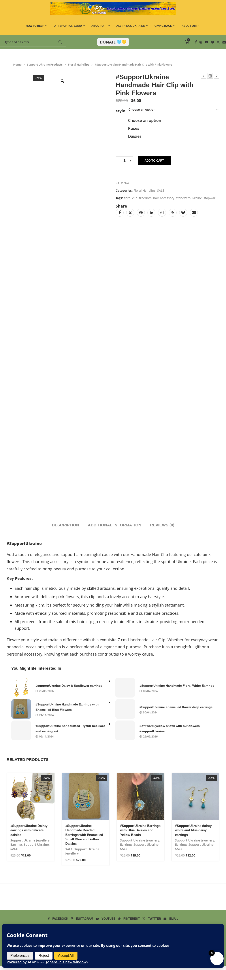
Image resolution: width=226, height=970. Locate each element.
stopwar (209, 198)
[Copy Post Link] (173, 213)
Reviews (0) (162, 525)
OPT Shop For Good (68, 25)
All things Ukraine (130, 25)
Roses (133, 128)
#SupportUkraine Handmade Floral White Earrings (176, 685)
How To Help (35, 25)
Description (65, 525)
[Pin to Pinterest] (141, 213)
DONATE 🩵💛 (113, 42)
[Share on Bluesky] (183, 213)
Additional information (114, 525)
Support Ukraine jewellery (30, 840)
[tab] (65, 525)
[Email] (224, 42)
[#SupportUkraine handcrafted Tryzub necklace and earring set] (21, 730)
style (120, 110)
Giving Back (163, 25)
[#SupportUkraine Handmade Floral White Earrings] (125, 688)
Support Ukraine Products (44, 64)
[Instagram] (201, 42)
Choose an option (144, 120)
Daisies (134, 136)
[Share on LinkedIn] (151, 213)
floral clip (130, 198)
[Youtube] (207, 42)
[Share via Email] (194, 213)
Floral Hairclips (78, 64)
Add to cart (154, 160)
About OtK (189, 25)
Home (17, 64)
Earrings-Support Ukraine (29, 844)
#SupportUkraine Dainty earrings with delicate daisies (28, 830)
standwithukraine (189, 198)
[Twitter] (218, 42)
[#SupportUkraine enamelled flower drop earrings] (125, 709)
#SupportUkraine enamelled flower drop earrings (176, 707)
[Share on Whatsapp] (162, 213)
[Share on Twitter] (130, 213)
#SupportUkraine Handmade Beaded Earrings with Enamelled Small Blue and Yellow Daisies (84, 834)
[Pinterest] (212, 42)
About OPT (99, 25)
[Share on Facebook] (120, 213)
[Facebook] (196, 42)
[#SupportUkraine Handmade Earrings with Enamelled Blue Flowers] (21, 709)
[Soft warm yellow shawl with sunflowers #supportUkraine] (125, 730)
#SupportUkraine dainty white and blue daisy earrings (193, 830)
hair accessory (163, 198)
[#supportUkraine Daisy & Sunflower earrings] (21, 688)
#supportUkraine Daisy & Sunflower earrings (69, 685)
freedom (145, 198)
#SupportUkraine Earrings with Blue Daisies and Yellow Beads (140, 830)
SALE (160, 190)
